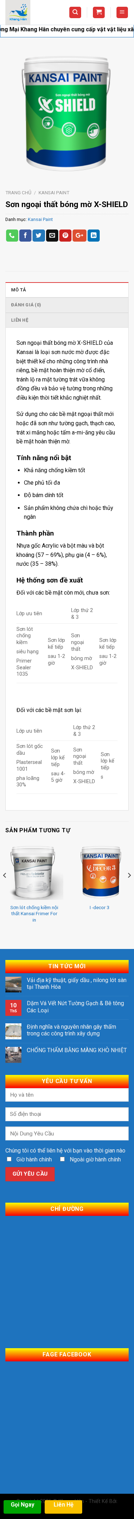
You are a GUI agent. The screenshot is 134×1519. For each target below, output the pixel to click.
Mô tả (18, 289)
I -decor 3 (100, 907)
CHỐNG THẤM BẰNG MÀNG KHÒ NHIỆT (77, 1050)
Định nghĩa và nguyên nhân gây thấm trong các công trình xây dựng (71, 1030)
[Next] (129, 890)
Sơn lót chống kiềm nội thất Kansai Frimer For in (34, 913)
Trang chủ (18, 192)
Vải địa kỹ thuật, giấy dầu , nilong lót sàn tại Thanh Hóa (76, 983)
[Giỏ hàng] (99, 13)
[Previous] (5, 890)
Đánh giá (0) (26, 304)
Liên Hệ (19, 320)
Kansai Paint (54, 192)
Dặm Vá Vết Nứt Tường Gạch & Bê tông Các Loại (75, 1006)
